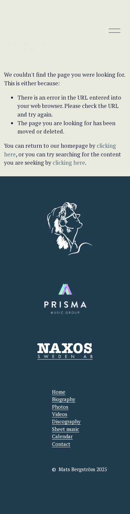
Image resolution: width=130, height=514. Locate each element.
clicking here (69, 162)
